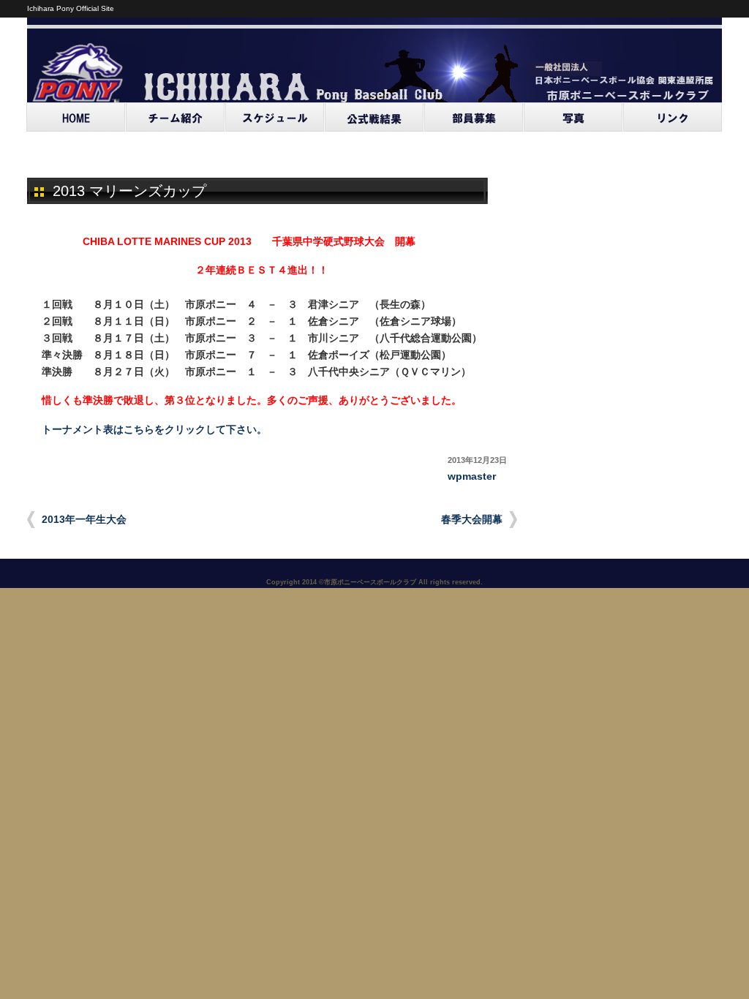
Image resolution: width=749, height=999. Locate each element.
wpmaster (472, 476)
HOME (76, 117)
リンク (673, 117)
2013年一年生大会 (84, 519)
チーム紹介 (175, 117)
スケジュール (275, 117)
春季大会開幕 (472, 519)
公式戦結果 (374, 117)
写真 (573, 117)
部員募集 (474, 117)
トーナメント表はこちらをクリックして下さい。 (154, 429)
